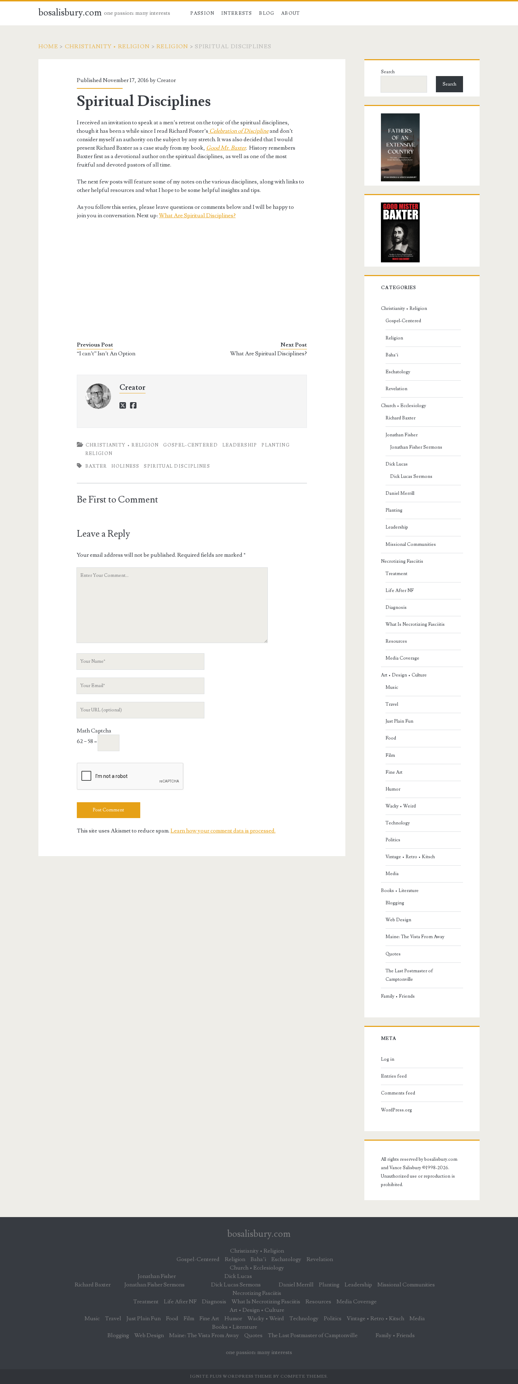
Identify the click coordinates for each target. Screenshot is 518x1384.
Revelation (396, 389)
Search (388, 72)
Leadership (239, 445)
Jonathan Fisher (402, 435)
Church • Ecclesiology (403, 406)
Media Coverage (402, 658)
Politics (393, 840)
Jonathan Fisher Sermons (416, 447)
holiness (125, 466)
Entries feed (394, 1076)
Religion (172, 46)
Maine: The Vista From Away (415, 937)
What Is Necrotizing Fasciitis (415, 624)
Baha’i (392, 355)
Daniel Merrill (400, 493)
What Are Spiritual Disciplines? (197, 215)
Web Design (398, 920)
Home (48, 46)
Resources (396, 641)
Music (392, 687)
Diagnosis (396, 607)
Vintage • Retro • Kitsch (410, 857)
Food (391, 738)
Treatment (396, 573)
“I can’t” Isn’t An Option (106, 353)
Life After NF (400, 590)
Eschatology (398, 372)
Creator (166, 80)
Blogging (395, 903)
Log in (387, 1059)
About (290, 13)
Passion (202, 13)
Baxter (96, 466)
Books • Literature (400, 890)
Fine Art (394, 772)
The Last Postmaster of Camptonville (409, 975)
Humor (393, 789)
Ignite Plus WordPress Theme (231, 1376)
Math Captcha (94, 730)
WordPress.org (396, 1110)
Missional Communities (411, 544)
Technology (398, 823)
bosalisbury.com (70, 13)
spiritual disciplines (177, 466)
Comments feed (398, 1093)
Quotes (393, 954)
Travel (392, 704)
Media (392, 874)
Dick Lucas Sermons (411, 476)
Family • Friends (398, 996)
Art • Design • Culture (404, 675)
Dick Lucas (397, 464)
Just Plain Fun (399, 721)
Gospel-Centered (190, 445)
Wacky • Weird (401, 806)
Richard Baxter (400, 418)
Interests (236, 13)
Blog (266, 13)
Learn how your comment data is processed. (223, 830)
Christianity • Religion (107, 46)
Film (390, 755)
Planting (275, 445)
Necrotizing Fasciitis (402, 561)
